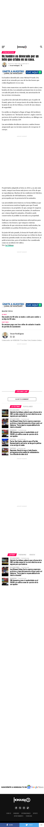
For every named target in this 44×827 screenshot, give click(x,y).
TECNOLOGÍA (29, 816)
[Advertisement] (22, 22)
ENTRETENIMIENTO (18, 816)
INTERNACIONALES (26, 813)
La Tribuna (9, 245)
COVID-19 (8, 813)
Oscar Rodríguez (15, 65)
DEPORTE (35, 813)
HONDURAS (16, 813)
